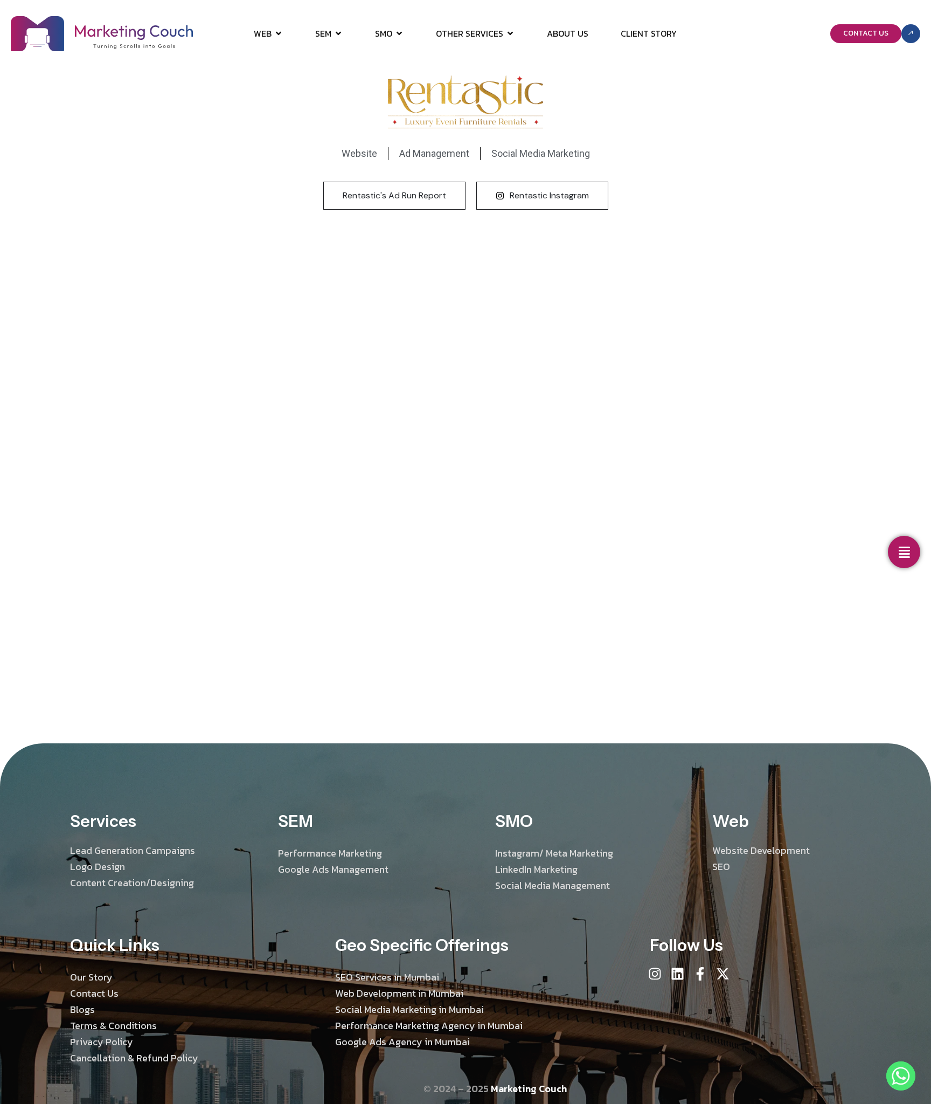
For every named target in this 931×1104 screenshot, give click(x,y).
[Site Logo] (102, 32)
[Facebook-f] (700, 974)
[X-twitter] (722, 974)
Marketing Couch (529, 1088)
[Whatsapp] (900, 1076)
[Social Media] (904, 552)
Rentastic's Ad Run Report (394, 195)
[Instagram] (655, 974)
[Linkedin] (677, 974)
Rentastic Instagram (549, 195)
